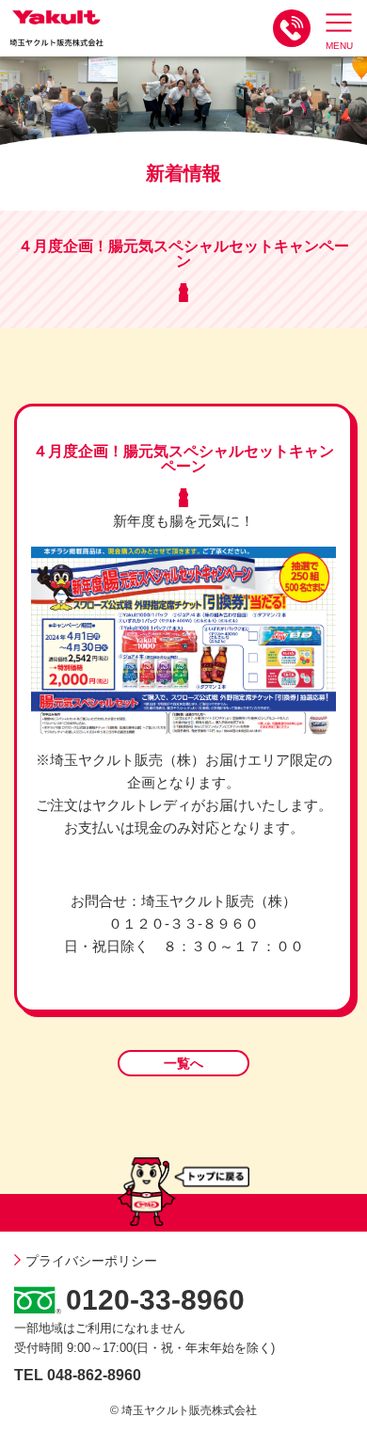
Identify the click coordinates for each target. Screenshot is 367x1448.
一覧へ (183, 1063)
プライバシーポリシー (91, 1260)
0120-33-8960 (155, 1299)
